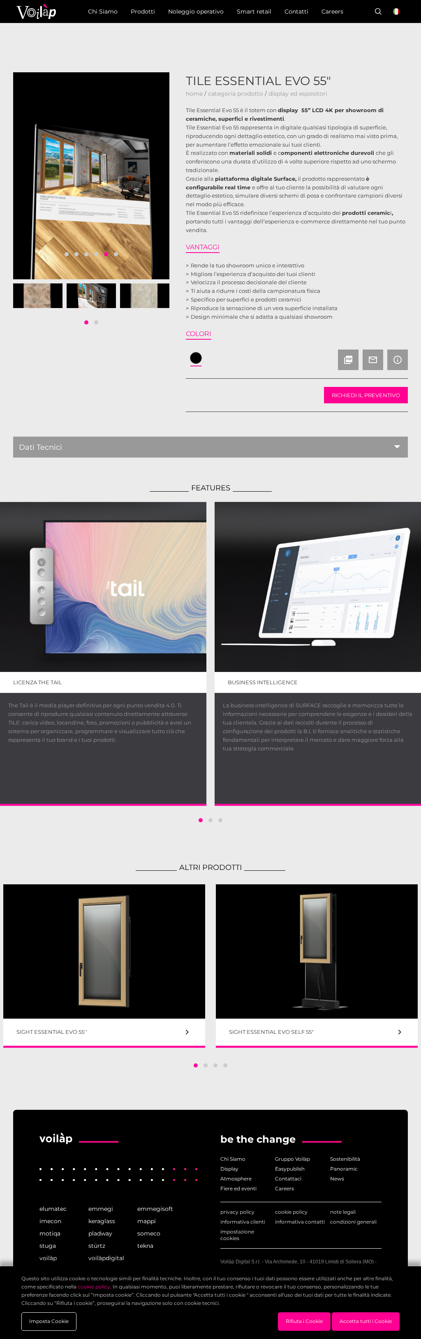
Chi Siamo (232, 1159)
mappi (146, 1221)
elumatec (53, 1208)
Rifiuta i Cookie (304, 1321)
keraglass (101, 1221)
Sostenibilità (345, 1159)
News (337, 1179)
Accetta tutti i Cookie (366, 1321)
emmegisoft (155, 1208)
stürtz (96, 1245)
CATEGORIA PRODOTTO (235, 93)
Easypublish (290, 1169)
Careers (284, 1188)
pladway (100, 1233)
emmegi (100, 1208)
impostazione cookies (237, 1235)
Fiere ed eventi (238, 1188)
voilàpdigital (106, 1258)
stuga (47, 1245)
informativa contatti (300, 1222)
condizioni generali (353, 1222)
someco (148, 1233)
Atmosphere (236, 1179)
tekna (145, 1245)
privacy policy (237, 1212)
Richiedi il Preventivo (366, 395)
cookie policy (291, 1212)
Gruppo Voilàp (292, 1159)
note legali (343, 1212)
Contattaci (288, 1179)
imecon (50, 1221)
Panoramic (344, 1169)
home (194, 93)
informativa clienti (242, 1222)
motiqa (49, 1233)
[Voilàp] (55, 1140)
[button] (67, 254)
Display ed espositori (297, 93)
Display (229, 1169)
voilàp (48, 1258)
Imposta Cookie (49, 1321)
